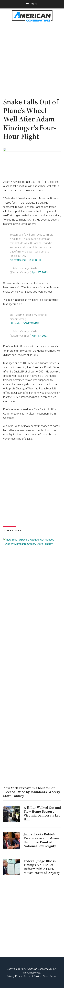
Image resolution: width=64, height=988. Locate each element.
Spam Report (50, 976)
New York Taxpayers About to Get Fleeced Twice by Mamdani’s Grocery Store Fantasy (31, 792)
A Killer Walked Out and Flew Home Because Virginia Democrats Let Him (42, 813)
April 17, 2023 (40, 272)
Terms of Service (32, 976)
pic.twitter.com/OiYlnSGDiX (25, 260)
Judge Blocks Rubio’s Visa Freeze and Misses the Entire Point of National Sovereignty (42, 840)
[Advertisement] (32, 58)
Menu (34, 4)
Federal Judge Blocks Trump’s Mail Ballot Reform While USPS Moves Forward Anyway (42, 867)
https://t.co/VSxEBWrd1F (24, 323)
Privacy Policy (14, 976)
